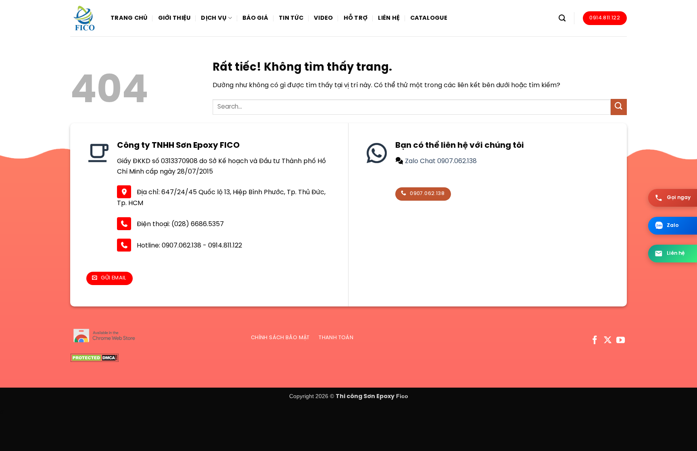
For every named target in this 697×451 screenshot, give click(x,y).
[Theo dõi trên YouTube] (620, 340)
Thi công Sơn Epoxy (365, 396)
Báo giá (255, 18)
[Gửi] (619, 107)
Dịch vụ (213, 18)
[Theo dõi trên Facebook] (595, 340)
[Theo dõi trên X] (607, 340)
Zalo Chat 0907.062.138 (440, 161)
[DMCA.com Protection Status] (94, 358)
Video (323, 18)
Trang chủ (129, 18)
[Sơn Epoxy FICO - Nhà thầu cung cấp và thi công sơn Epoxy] (84, 18)
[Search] (562, 18)
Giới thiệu (174, 18)
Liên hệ (389, 18)
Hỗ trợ (356, 18)
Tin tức (291, 18)
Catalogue (428, 18)
